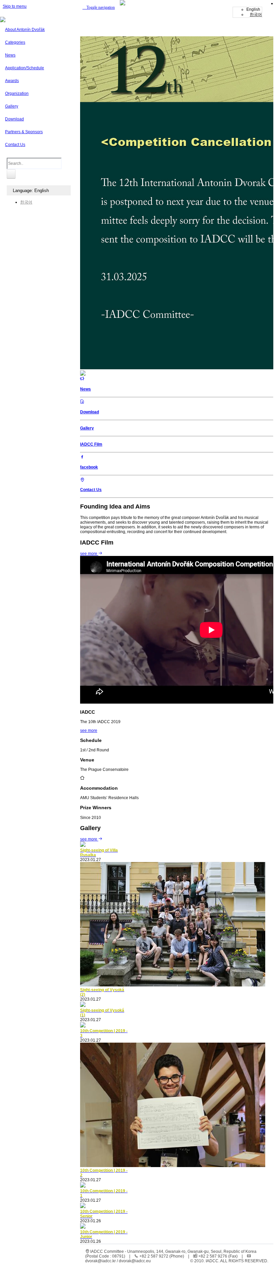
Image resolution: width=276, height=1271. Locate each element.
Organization (17, 93)
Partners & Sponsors (24, 131)
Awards (12, 80)
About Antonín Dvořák (25, 29)
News (10, 55)
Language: (29, 190)
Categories (15, 42)
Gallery (11, 106)
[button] (98, 7)
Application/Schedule (24, 68)
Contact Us (15, 144)
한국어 (256, 14)
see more (89, 553)
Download (14, 119)
